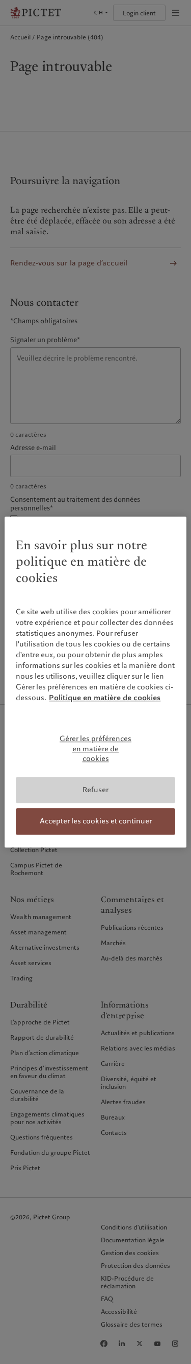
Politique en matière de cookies (104, 697)
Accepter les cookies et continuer (96, 821)
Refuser (95, 790)
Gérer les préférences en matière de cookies (95, 748)
